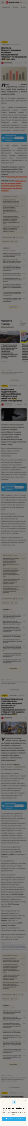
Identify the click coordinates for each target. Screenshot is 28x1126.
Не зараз (14, 1123)
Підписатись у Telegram (15, 1119)
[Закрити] (25, 1100)
